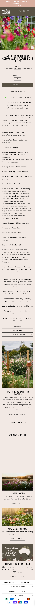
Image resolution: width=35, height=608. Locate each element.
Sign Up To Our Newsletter (17, 582)
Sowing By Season (17, 586)
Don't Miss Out (17, 538)
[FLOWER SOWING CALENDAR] (17, 552)
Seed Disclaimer (17, 334)
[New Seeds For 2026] (17, 517)
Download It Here (17, 576)
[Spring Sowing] (17, 482)
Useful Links (17, 595)
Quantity (17, 75)
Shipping (17, 69)
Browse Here (17, 503)
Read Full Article (17, 415)
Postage (17, 326)
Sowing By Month (17, 591)
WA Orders (17, 330)
